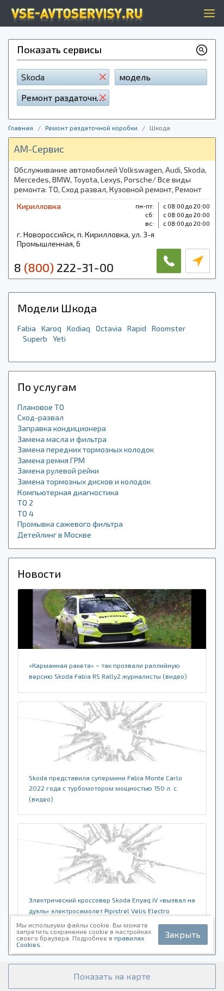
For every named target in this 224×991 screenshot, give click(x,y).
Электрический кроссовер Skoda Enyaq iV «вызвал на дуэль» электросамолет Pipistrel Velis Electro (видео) (112, 910)
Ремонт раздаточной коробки (91, 127)
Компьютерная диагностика (68, 492)
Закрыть (183, 934)
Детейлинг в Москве (54, 534)
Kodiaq (78, 328)
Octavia (109, 328)
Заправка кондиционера (61, 428)
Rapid (136, 328)
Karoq (51, 328)
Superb (35, 338)
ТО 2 (25, 502)
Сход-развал (40, 417)
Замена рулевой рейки (58, 470)
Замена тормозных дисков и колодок (84, 481)
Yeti (59, 338)
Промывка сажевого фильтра (70, 523)
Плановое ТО (40, 407)
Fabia (26, 328)
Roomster (168, 328)
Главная (20, 127)
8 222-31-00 (64, 267)
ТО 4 (25, 513)
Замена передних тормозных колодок (85, 449)
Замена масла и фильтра (62, 439)
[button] (112, 976)
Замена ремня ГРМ (51, 460)
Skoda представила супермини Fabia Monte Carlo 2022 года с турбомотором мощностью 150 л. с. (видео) (105, 788)
